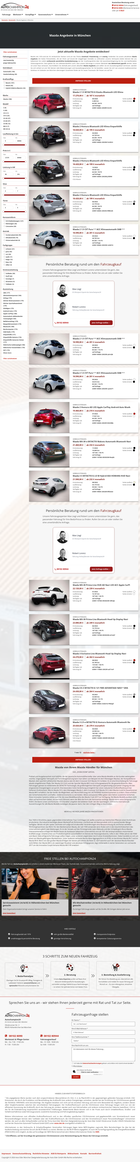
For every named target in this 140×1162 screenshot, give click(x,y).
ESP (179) (6, 350)
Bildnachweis (73, 1153)
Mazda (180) (7, 99)
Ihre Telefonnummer (80, 1037)
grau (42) (9, 252)
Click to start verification (89, 1072)
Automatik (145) (9, 72)
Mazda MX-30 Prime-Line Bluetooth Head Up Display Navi (100, 619)
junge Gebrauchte (9, 63)
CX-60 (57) (6, 121)
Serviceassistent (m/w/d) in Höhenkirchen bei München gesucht (31, 904)
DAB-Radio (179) (9, 332)
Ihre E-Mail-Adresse (80, 1028)
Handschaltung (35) (10, 74)
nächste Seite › (89, 752)
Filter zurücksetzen (10, 52)
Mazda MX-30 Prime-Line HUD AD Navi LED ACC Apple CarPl (101, 585)
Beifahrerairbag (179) (10, 321)
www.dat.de (59, 1123)
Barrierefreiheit (95, 1153)
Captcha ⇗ (98, 1074)
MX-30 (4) (6, 129)
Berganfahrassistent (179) (12, 324)
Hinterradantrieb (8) (13, 240)
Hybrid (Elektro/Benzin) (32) (16, 88)
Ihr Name (76, 1020)
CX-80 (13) (6, 124)
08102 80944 (118, 5)
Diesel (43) (9, 85)
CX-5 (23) (6, 116)
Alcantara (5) (10, 281)
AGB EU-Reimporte (58, 1153)
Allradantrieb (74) (12, 238)
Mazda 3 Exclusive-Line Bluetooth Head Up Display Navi (99, 653)
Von (4, 138)
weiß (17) (9, 257)
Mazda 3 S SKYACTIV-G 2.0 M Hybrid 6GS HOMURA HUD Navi (101, 475)
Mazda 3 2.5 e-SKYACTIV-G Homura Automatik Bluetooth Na (101, 722)
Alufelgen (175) (8, 308)
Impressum (6, 1153)
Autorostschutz (44, 14)
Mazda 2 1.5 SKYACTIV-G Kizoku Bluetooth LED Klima (98, 92)
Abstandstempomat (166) (12, 295)
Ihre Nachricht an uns (80, 1045)
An (16, 138)
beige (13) (9, 259)
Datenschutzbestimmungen (92, 1063)
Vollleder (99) (10, 273)
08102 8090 (118, 8)
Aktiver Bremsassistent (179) (13, 301)
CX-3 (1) (6, 113)
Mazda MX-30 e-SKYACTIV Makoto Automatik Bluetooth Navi (102, 441)
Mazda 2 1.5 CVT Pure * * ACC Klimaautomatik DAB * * (98, 229)
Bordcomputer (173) (10, 329)
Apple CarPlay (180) (10, 314)
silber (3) (9, 265)
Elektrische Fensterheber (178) (14, 347)
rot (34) (8, 254)
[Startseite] (15, 8)
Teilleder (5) (10, 284)
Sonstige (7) (10, 279)
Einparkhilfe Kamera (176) (12, 337)
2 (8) (4, 108)
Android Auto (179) (10, 311)
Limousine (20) (11, 226)
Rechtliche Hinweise (41, 1153)
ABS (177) (6, 293)
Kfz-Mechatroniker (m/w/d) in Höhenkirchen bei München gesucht (102, 904)
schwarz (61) (10, 249)
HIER (97, 1132)
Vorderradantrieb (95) (13, 235)
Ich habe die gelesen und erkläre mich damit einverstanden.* (104, 1063)
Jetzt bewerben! (9, 913)
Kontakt (83, 1153)
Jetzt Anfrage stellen (100, 323)
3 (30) (5, 110)
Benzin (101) (10, 83)
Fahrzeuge (6, 14)
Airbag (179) (7, 298)
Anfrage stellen (82, 81)
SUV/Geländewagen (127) (14, 221)
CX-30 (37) (6, 118)
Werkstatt (17, 14)
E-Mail (121, 10)
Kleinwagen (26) (11, 224)
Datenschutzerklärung (22, 1153)
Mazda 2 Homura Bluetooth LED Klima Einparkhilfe (97, 126)
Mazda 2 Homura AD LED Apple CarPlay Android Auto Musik (101, 407)
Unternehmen (61, 14)
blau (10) (9, 262)
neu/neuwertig (8, 60)
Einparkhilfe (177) (9, 335)
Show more (7, 353)
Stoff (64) (9, 276)
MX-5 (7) (6, 126)
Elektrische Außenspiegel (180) (14, 345)
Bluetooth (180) (8, 327)
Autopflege (29, 14)
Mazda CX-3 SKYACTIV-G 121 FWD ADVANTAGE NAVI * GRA (100, 687)
